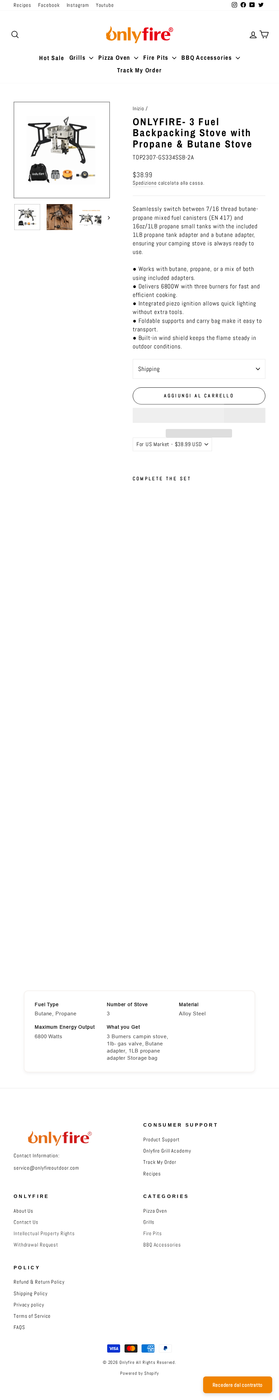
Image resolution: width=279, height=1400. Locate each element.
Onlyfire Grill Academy (167, 1150)
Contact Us (26, 1222)
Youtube (105, 5)
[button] (199, 415)
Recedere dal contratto (238, 1385)
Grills (78, 57)
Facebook (49, 5)
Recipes (22, 5)
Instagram (78, 5)
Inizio (138, 108)
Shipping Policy (31, 1293)
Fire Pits (156, 57)
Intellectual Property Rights (44, 1233)
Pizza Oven (115, 57)
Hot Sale (51, 58)
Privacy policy (29, 1304)
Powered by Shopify (139, 1373)
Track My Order (139, 70)
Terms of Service (32, 1316)
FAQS (19, 1327)
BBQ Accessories (207, 57)
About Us (23, 1211)
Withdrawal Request (36, 1244)
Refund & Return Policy (39, 1281)
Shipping (149, 369)
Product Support (161, 1139)
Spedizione (145, 183)
